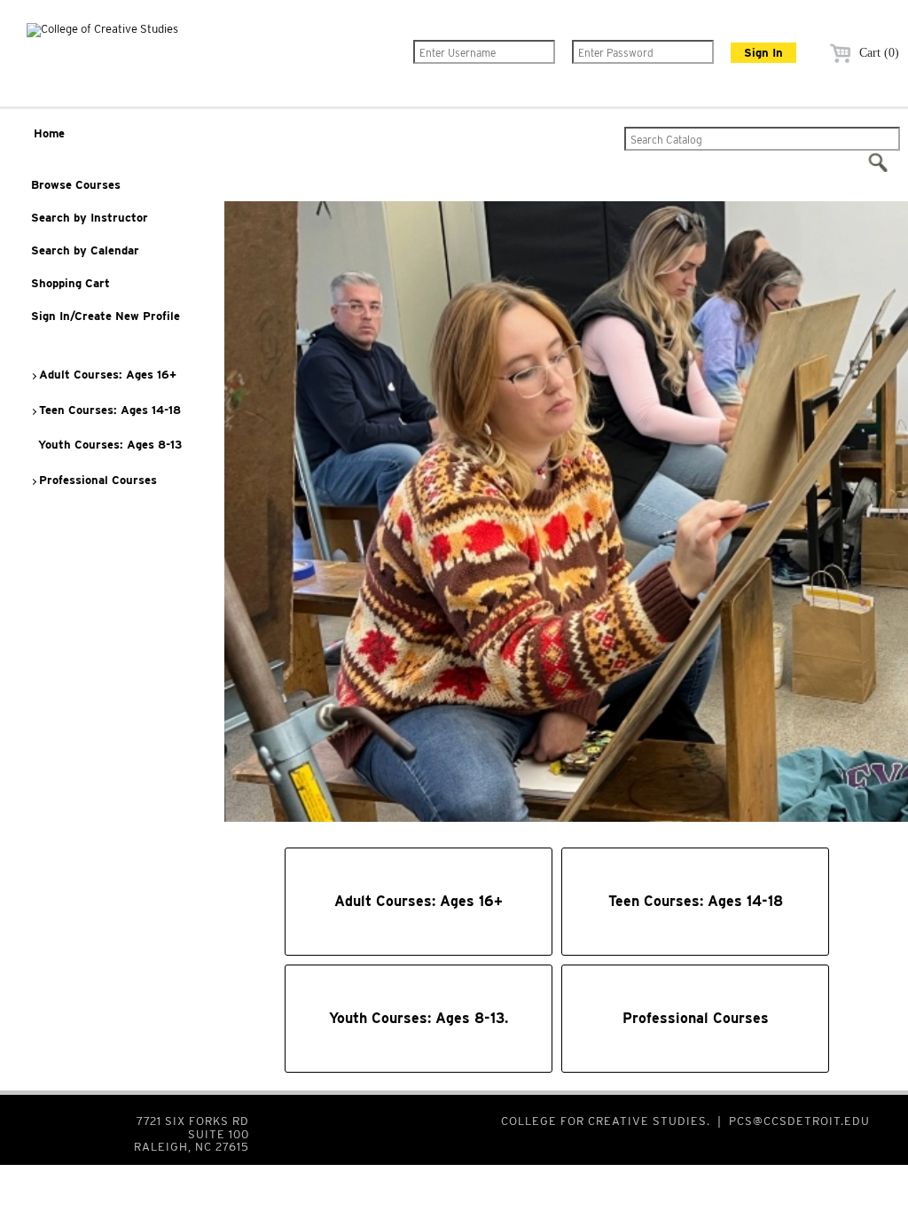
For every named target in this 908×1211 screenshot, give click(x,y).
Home (49, 133)
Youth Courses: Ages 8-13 (108, 444)
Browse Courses (76, 184)
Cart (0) (877, 52)
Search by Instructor (89, 217)
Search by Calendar (85, 250)
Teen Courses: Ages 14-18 (108, 410)
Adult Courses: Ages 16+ (105, 374)
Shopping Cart (70, 283)
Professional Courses (96, 480)
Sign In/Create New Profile (105, 316)
